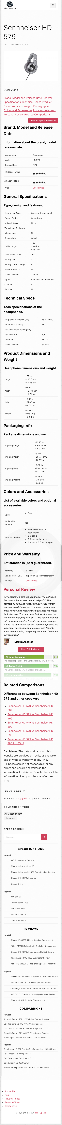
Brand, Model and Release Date (23, 97)
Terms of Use (12, 1102)
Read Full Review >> (31, 649)
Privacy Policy (12, 1098)
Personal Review (14, 114)
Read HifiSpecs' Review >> (43, 120)
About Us (10, 1091)
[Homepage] (10, 5)
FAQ (7, 1095)
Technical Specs (31, 101)
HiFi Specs (40, 1113)
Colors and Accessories (18, 110)
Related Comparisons (37, 114)
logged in (23, 798)
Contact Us (11, 1106)
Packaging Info (42, 106)
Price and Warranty (44, 110)
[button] (31, 658)
